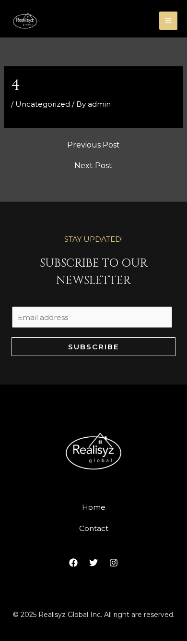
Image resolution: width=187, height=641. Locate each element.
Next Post (93, 166)
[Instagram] (113, 562)
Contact (93, 528)
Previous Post (93, 145)
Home (93, 507)
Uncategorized (42, 104)
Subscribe (93, 346)
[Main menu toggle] (168, 21)
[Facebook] (73, 562)
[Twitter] (93, 562)
